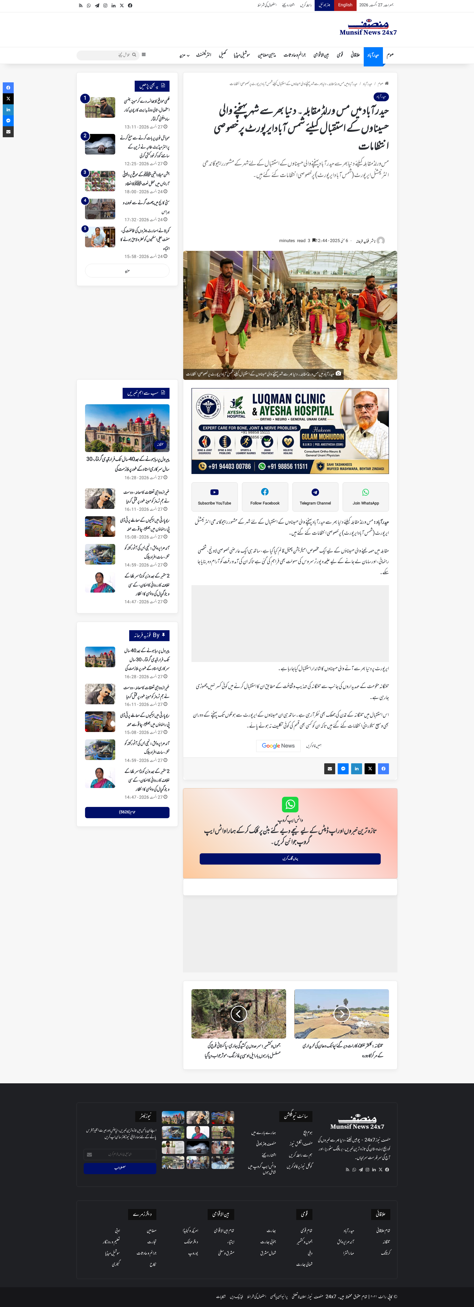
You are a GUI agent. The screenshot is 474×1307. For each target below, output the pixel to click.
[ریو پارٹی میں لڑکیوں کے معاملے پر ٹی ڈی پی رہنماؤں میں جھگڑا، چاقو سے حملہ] (100, 526)
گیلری (116, 1265)
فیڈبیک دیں (236, 1297)
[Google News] (278, 746)
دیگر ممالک (191, 1242)
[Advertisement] (290, 211)
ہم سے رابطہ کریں (300, 1155)
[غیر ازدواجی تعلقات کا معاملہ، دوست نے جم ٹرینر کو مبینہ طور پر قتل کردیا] (100, 498)
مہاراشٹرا (348, 1253)
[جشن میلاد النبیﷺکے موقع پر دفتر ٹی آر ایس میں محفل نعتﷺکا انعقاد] (100, 181)
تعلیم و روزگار (111, 1242)
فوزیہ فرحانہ (362, 241)
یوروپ (193, 1253)
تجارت (151, 1242)
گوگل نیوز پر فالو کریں (299, 1167)
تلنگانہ (386, 1242)
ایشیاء (230, 1242)
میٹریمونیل (324, 5)
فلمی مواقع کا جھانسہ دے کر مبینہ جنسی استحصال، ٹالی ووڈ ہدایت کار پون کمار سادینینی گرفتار (147, 110)
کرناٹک (385, 1253)
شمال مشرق (268, 1253)
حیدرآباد (373, 55)
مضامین (151, 1231)
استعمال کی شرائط (267, 5)
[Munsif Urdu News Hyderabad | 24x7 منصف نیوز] (368, 27)
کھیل (222, 55)
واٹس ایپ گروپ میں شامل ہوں (262, 1170)
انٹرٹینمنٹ (203, 55)
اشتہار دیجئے (288, 5)
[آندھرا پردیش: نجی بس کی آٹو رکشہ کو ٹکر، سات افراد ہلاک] (100, 554)
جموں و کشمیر (304, 1242)
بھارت (271, 1231)
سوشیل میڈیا (242, 55)
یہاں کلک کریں (290, 859)
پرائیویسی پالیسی (279, 1297)
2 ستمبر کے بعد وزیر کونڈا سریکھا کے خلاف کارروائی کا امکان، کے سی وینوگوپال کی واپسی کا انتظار (147, 585)
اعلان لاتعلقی (299, 1297)
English (345, 5)
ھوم (390, 55)
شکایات (221, 1297)
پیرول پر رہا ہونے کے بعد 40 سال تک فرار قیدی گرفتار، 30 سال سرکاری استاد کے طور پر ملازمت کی (147, 660)
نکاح (153, 1265)
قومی (340, 55)
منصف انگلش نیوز (301, 1144)
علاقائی (355, 55)
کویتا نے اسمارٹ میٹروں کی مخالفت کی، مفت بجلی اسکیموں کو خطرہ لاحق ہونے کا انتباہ (145, 240)
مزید (182, 55)
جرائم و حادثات (295, 55)
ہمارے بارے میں (263, 1133)
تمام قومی (306, 1231)
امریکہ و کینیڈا (190, 1231)
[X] (380, 1169)
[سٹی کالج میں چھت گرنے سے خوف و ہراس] (100, 209)
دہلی (310, 1253)
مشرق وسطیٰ (226, 1253)
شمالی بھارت (304, 1265)
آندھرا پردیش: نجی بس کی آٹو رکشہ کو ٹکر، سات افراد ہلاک (147, 748)
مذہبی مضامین (267, 55)
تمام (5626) (127, 812)
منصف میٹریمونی (266, 1144)
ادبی (117, 1231)
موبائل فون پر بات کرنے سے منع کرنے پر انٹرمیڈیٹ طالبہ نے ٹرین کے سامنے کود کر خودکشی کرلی (145, 147)
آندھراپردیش (345, 1242)
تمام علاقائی (383, 1231)
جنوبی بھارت (268, 1242)
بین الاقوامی (321, 55)
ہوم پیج (307, 1133)
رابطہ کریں (306, 5)
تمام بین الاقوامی (224, 1231)
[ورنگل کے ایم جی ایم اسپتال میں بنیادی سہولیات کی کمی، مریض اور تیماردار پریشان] (222, 1147)
